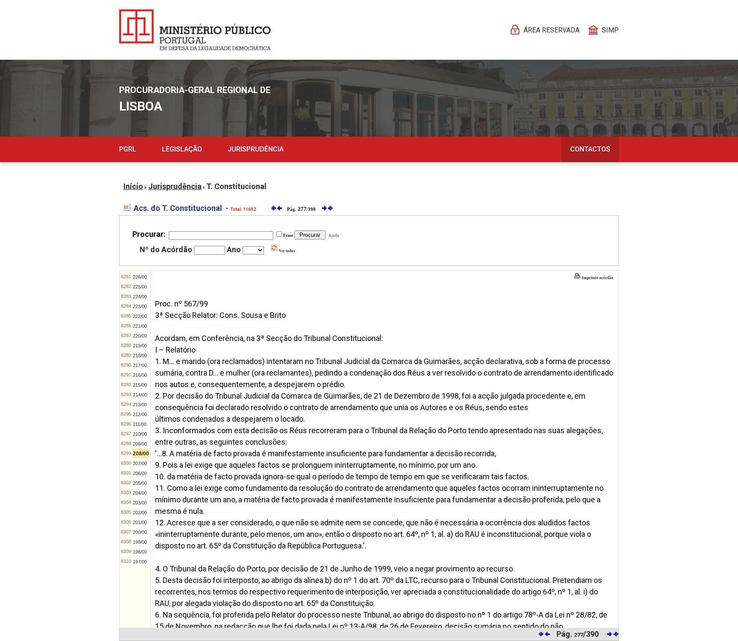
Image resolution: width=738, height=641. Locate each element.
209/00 (140, 443)
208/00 (141, 454)
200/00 (140, 532)
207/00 (140, 463)
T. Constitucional (236, 186)
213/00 (140, 404)
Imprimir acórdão (597, 278)
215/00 (140, 385)
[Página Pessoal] (195, 29)
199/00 (140, 542)
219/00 (140, 345)
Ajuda (333, 235)
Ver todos (286, 251)
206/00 (140, 473)
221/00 (140, 326)
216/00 (140, 375)
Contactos (590, 149)
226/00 (140, 277)
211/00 (139, 424)
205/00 (140, 483)
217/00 (140, 365)
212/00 (140, 414)
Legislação (182, 149)
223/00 (140, 306)
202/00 (140, 512)
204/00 (140, 492)
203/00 (140, 502)
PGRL (127, 149)
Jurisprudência (256, 149)
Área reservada (552, 30)
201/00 (140, 522)
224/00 (140, 296)
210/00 (140, 434)
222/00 (140, 316)
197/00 (140, 561)
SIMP (610, 30)
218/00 (140, 355)
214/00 (140, 394)
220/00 (140, 335)
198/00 (140, 551)
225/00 (140, 286)
